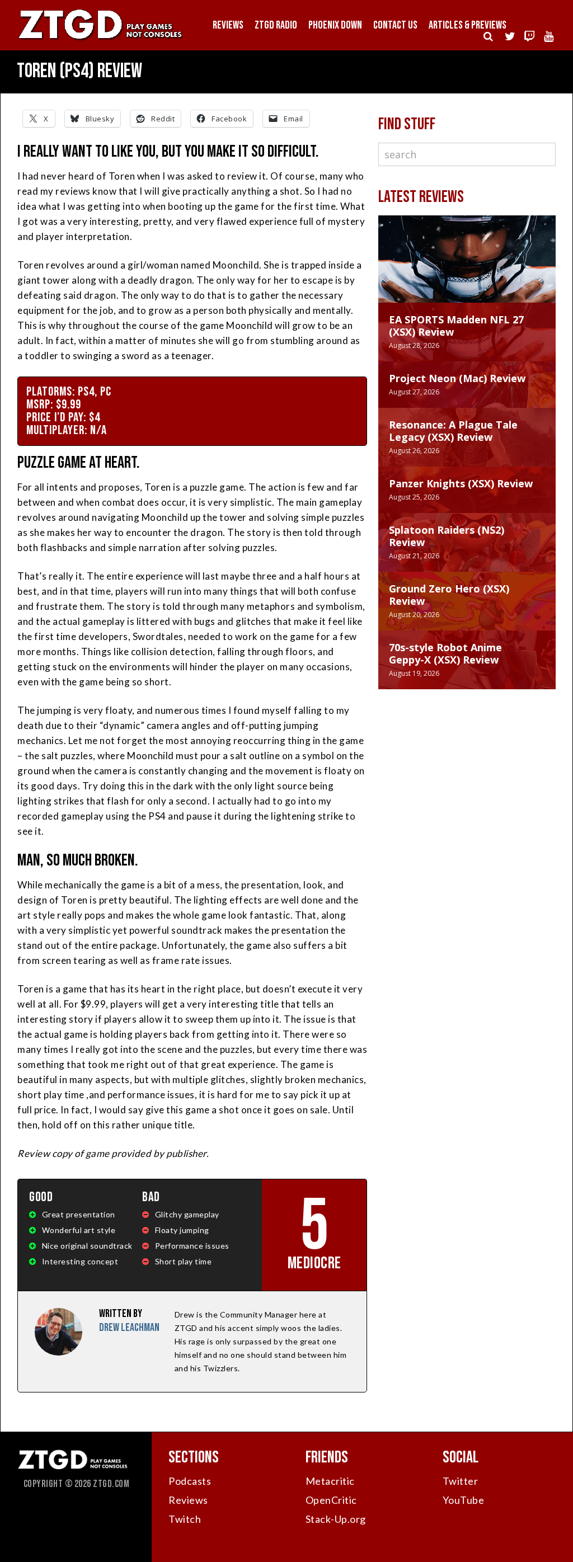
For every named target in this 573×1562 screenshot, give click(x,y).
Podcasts (189, 1481)
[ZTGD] (101, 39)
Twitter (460, 1481)
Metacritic (330, 1481)
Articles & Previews (467, 25)
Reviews (228, 25)
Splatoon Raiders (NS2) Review (446, 536)
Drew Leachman (129, 1327)
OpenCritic (331, 1500)
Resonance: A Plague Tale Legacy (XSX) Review (453, 431)
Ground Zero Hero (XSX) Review (449, 595)
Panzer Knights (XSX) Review (461, 483)
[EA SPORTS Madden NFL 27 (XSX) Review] (467, 270)
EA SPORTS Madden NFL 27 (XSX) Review (456, 325)
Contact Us (395, 25)
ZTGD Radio (276, 25)
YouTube (464, 1500)
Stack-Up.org (336, 1519)
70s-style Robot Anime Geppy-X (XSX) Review (445, 653)
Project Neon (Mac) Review (457, 378)
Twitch (184, 1519)
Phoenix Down (335, 25)
